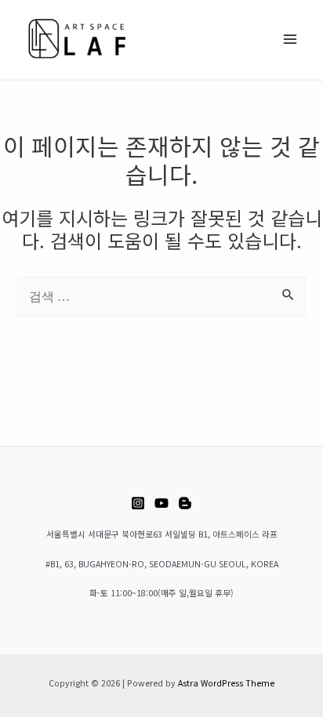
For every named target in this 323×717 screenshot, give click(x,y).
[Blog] (185, 503)
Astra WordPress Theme (226, 683)
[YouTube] (161, 503)
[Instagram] (138, 503)
